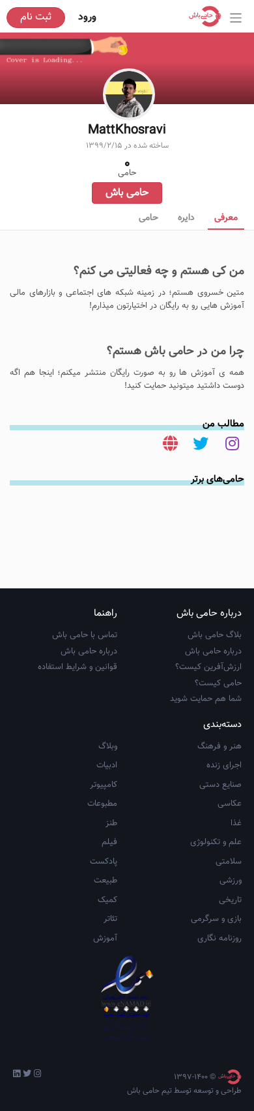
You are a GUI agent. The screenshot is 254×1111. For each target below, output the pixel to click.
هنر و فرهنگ (219, 746)
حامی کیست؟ (218, 683)
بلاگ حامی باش (215, 635)
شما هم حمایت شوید (206, 699)
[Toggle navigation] (236, 18)
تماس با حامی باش (84, 635)
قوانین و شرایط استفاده (77, 667)
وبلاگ (107, 746)
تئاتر (110, 919)
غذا (236, 823)
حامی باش (127, 193)
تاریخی (230, 900)
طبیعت (105, 880)
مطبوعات (102, 803)
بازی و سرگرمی (216, 919)
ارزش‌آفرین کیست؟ (208, 667)
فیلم (109, 842)
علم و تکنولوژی (216, 842)
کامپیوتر (103, 784)
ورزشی (230, 880)
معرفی (226, 218)
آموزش (105, 938)
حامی (148, 218)
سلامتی (229, 861)
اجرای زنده (224, 765)
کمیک (107, 900)
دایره (186, 218)
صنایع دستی (220, 784)
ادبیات (106, 765)
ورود (87, 17)
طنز (111, 823)
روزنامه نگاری (219, 938)
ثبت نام (35, 17)
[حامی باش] (208, 16)
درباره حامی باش (213, 651)
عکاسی (230, 803)
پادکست (103, 861)
